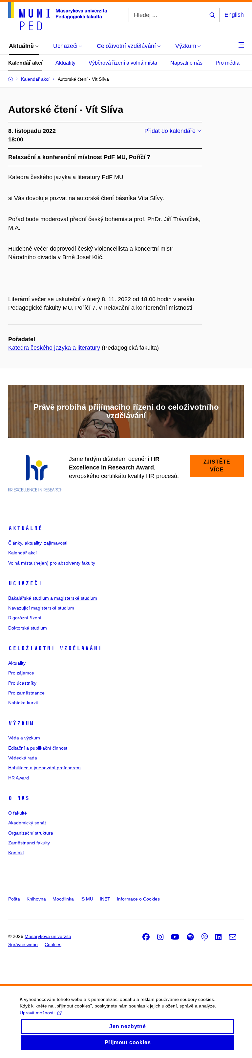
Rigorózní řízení (24, 617)
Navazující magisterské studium (41, 608)
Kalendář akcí (25, 63)
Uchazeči (25, 583)
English (234, 14)
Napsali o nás (186, 63)
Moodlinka (63, 899)
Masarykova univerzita (48, 936)
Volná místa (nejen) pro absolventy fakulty (51, 563)
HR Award (18, 777)
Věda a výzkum (24, 737)
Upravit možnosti (37, 1012)
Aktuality (65, 63)
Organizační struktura (30, 833)
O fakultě (17, 813)
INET (105, 899)
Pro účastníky (22, 683)
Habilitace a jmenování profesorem (44, 767)
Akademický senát (27, 822)
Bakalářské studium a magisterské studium (52, 598)
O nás (19, 798)
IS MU (86, 899)
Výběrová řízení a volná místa (123, 63)
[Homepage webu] (57, 16)
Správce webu (23, 944)
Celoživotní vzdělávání (55, 648)
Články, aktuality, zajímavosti (37, 543)
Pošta (14, 899)
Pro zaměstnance (26, 692)
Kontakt (16, 852)
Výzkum (21, 723)
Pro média (228, 63)
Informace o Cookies (138, 899)
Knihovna (36, 899)
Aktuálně (25, 528)
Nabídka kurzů (23, 702)
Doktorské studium (27, 628)
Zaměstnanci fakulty (29, 842)
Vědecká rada (22, 757)
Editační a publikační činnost (37, 748)
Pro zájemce (21, 672)
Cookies (53, 944)
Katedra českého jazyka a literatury (54, 347)
